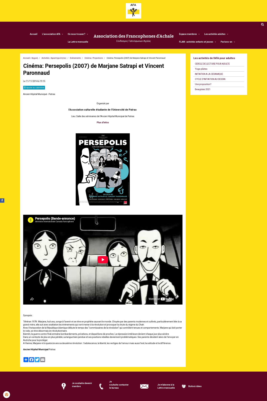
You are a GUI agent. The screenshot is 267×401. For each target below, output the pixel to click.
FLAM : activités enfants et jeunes (196, 42)
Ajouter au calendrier (35, 88)
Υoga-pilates (201, 69)
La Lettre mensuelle (78, 42)
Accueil (33, 34)
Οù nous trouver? (77, 34)
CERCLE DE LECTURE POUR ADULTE (212, 64)
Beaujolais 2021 (202, 89)
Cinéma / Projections (94, 58)
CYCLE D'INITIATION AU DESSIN (210, 79)
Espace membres (188, 34)
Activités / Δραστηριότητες (54, 58)
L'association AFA (51, 34)
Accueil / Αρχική (30, 58)
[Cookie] (6, 394)
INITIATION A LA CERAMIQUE (209, 74)
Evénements (75, 58)
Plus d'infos (103, 122)
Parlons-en (227, 42)
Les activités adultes (215, 34)
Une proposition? (203, 84)
